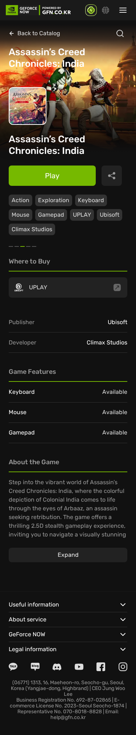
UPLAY (82, 214)
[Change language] (105, 10)
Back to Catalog (38, 33)
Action (20, 200)
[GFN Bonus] (91, 10)
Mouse (20, 214)
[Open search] (120, 33)
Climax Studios (32, 229)
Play (52, 175)
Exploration (53, 200)
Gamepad (51, 214)
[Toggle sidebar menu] (123, 10)
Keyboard (91, 200)
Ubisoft (109, 214)
